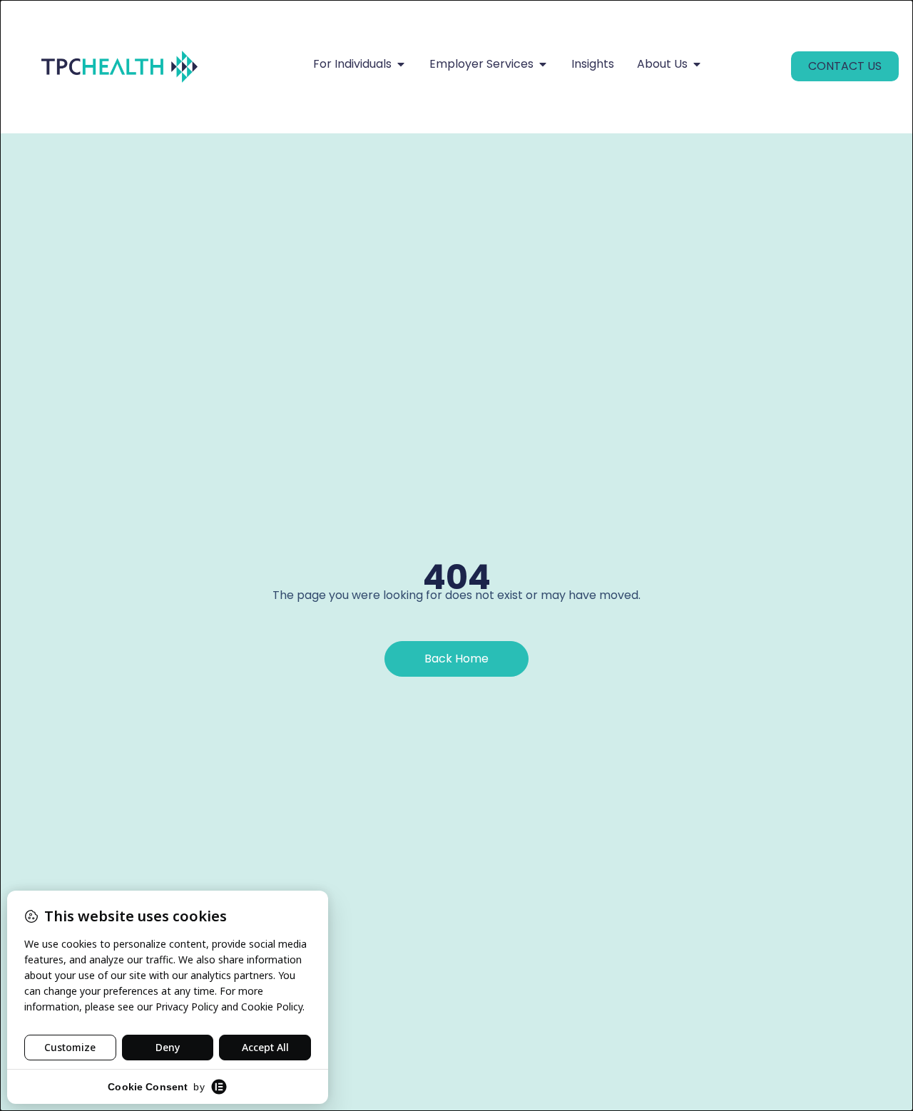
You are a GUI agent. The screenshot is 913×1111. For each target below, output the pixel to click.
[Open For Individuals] (401, 64)
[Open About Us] (697, 64)
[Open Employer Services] (543, 64)
